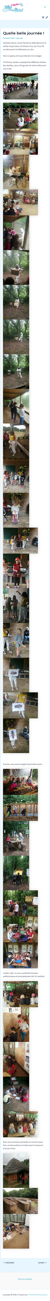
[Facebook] (43, 17)
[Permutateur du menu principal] (45, 7)
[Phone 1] (47, 17)
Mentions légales (25, 1279)
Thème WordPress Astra (38, 1294)
